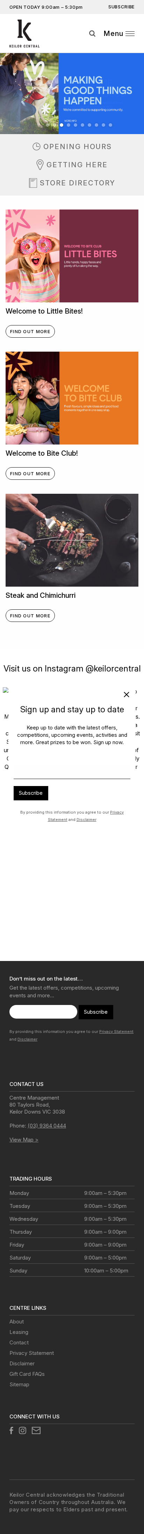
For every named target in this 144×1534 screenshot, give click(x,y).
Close (123, 696)
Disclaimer (86, 819)
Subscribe (31, 793)
